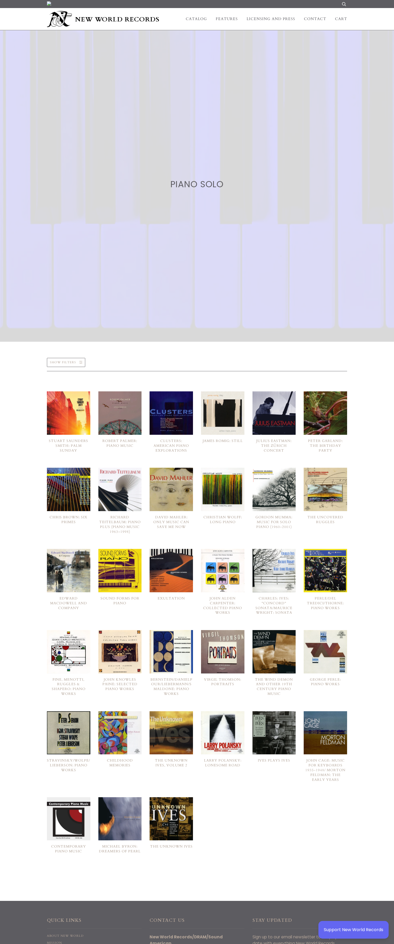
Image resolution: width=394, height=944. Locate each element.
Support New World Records (353, 930)
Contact (315, 18)
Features (227, 18)
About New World (65, 936)
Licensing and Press (271, 18)
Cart (341, 18)
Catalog (196, 18)
